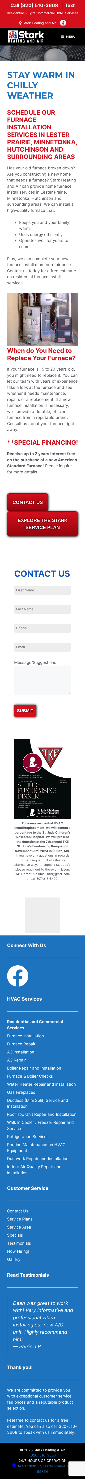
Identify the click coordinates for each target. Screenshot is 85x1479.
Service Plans (20, 1219)
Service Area (19, 1227)
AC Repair (16, 1060)
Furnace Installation (25, 1036)
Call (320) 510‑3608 (34, 5)
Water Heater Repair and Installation (41, 1084)
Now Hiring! (18, 1251)
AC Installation (20, 1052)
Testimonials (19, 1243)
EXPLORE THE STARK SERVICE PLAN (43, 524)
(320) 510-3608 (43, 1455)
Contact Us (17, 1211)
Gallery (13, 1259)
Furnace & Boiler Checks (30, 1076)
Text (69, 5)
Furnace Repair (21, 1044)
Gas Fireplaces (21, 1092)
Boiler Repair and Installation (34, 1068)
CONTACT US (28, 502)
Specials (15, 1235)
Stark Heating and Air (39, 23)
